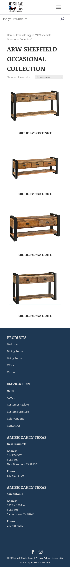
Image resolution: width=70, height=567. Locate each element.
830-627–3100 (15, 475)
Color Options (15, 418)
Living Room (14, 358)
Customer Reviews (18, 404)
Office (10, 365)
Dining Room (15, 351)
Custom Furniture (18, 411)
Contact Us (14, 425)
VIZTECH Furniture (40, 562)
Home (10, 35)
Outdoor (12, 372)
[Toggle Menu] (58, 7)
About (10, 397)
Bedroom (13, 344)
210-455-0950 (15, 525)
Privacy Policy (42, 557)
